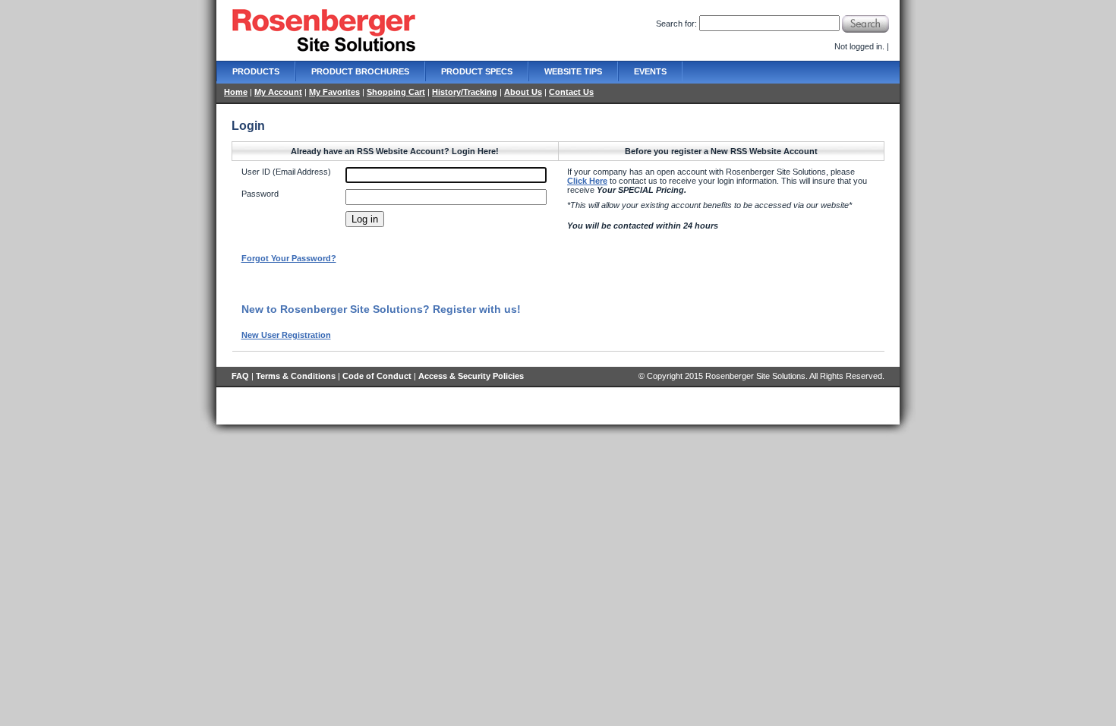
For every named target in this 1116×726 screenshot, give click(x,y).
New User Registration (286, 334)
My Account (278, 91)
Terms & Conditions (296, 375)
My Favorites (334, 91)
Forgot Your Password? (288, 258)
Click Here (587, 180)
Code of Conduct (376, 375)
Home (235, 91)
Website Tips (573, 71)
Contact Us (571, 91)
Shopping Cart (396, 91)
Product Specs (476, 71)
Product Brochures (360, 71)
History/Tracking (464, 91)
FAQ (240, 375)
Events (650, 71)
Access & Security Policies (471, 375)
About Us (523, 91)
